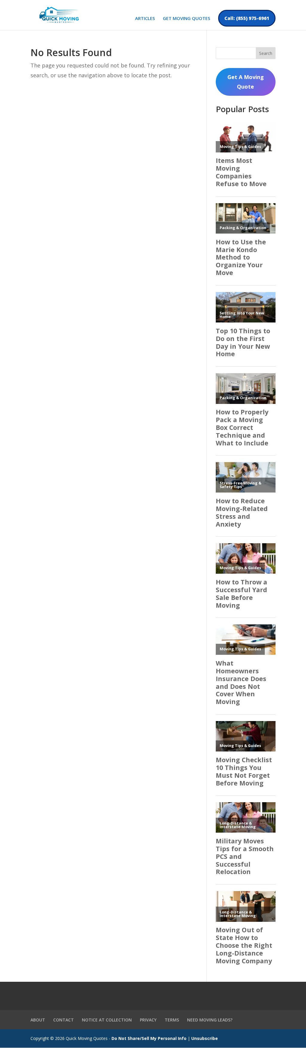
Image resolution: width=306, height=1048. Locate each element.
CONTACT (63, 1020)
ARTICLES (145, 18)
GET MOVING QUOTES (186, 18)
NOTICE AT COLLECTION (107, 1020)
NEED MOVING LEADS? (209, 1020)
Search (265, 53)
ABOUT (37, 1020)
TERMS (172, 1020)
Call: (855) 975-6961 (246, 18)
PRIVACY (148, 1020)
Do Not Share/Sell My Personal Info (148, 1038)
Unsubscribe (204, 1038)
